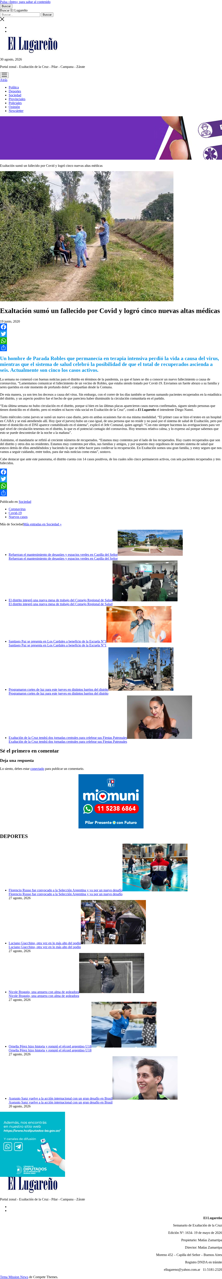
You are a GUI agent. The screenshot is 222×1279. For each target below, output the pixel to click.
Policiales (15, 103)
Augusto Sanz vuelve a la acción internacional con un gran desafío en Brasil (61, 1098)
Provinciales (17, 99)
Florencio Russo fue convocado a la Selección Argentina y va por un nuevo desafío (65, 890)
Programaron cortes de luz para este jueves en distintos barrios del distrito (58, 689)
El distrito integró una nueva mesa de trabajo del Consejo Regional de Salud (61, 600)
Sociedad (15, 95)
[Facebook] (111, 326)
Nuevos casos (18, 517)
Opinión (14, 107)
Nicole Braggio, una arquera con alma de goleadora (44, 992)
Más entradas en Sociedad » (42, 524)
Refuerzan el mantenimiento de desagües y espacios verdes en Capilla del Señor (63, 554)
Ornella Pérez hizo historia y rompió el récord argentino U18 (50, 1046)
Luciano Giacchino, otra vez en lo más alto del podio (45, 943)
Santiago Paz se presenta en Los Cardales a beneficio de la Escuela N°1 (57, 641)
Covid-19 (15, 513)
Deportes (15, 91)
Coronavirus (17, 509)
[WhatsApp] (111, 340)
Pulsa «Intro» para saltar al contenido (25, 2)
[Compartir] (111, 347)
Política (14, 87)
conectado (37, 769)
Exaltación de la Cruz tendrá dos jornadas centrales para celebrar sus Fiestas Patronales (68, 738)
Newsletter (16, 111)
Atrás (3, 80)
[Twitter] (111, 333)
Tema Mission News (14, 1277)
